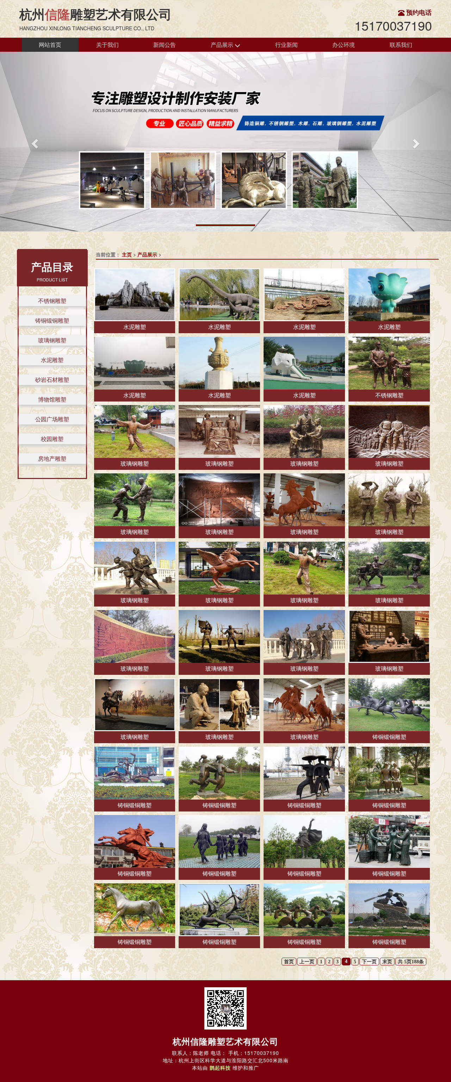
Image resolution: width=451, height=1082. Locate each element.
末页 (387, 961)
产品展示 (223, 45)
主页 (127, 254)
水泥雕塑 (52, 360)
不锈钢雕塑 (52, 301)
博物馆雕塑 (52, 399)
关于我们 (107, 45)
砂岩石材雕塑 (52, 379)
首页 (289, 961)
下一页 (369, 961)
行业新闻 (286, 45)
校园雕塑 (52, 439)
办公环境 (343, 45)
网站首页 (50, 45)
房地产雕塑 (52, 458)
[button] (34, 141)
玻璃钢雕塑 (52, 340)
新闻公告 (164, 45)
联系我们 (401, 45)
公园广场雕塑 (52, 419)
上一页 (306, 961)
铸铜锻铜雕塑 (52, 320)
